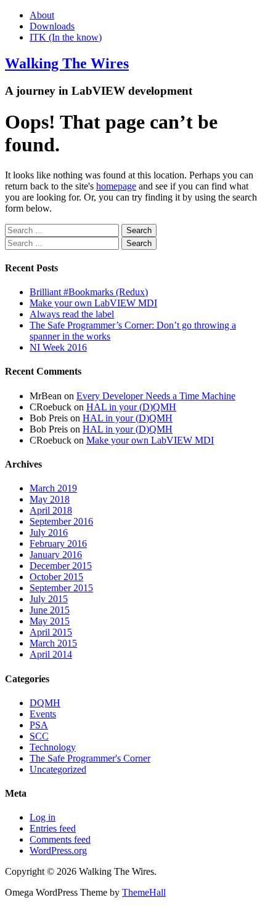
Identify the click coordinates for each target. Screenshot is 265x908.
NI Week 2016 (58, 347)
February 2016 (58, 543)
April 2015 (51, 632)
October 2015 (56, 576)
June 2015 (50, 610)
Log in (42, 817)
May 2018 (50, 499)
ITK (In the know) (66, 37)
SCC (39, 736)
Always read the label (72, 314)
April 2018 (51, 510)
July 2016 (49, 532)
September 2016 (61, 521)
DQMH (45, 703)
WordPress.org (58, 850)
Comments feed (60, 839)
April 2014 (51, 654)
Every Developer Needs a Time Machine (155, 396)
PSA (39, 725)
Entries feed (53, 828)
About (42, 15)
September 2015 (61, 588)
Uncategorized (58, 769)
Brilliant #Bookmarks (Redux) (89, 292)
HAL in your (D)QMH (131, 407)
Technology (53, 747)
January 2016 (56, 554)
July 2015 (49, 599)
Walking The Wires (67, 63)
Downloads (52, 26)
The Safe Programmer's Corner (90, 758)
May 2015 (50, 621)
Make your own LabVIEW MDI (93, 303)
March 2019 (53, 488)
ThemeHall (144, 892)
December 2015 (61, 565)
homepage (116, 186)
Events (43, 714)
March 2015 (53, 643)
